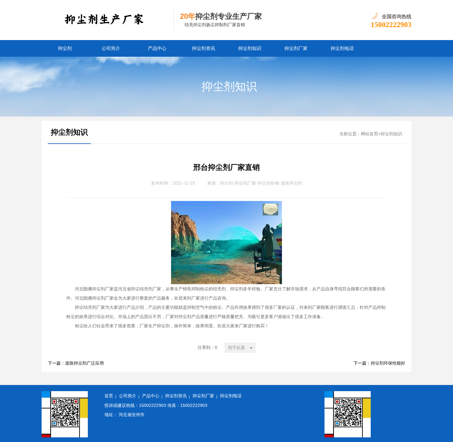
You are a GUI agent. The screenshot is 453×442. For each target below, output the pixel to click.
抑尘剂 (65, 48)
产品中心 (157, 48)
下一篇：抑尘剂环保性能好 (379, 363)
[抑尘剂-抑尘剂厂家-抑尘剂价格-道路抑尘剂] (108, 20)
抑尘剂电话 (342, 48)
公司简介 (111, 48)
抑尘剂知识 (249, 48)
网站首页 (369, 134)
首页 (108, 396)
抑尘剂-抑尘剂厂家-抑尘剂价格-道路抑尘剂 (261, 183)
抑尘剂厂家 (296, 48)
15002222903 (391, 25)
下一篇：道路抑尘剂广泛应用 (76, 363)
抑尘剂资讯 (203, 48)
